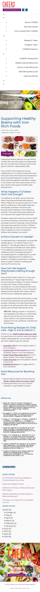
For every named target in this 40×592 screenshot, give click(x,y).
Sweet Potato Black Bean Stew (15, 355)
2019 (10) (7, 537)
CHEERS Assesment (16, 575)
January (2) (11, 526)
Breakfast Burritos (10, 364)
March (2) (10, 520)
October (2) (11, 512)
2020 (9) (7, 534)
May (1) (9, 515)
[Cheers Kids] (9, 8)
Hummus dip (8, 350)
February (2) (11, 523)
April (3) (9, 518)
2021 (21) (7, 531)
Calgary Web (13, 588)
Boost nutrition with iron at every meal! (19, 381)
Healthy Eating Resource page (25, 334)
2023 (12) (8, 510)
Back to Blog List (8, 467)
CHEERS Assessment (12, 10)
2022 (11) (7, 529)
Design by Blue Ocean (24, 588)
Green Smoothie (9, 360)
